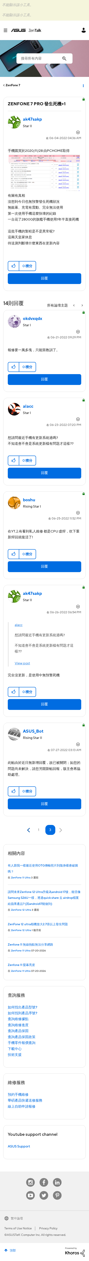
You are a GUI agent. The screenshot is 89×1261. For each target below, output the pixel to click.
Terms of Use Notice (18, 1228)
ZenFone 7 (13, 85)
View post (22, 663)
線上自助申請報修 (21, 1106)
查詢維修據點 (18, 1019)
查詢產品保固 (18, 1031)
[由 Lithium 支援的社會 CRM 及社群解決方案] (75, 1252)
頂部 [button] (13, 1251)
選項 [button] (83, 85)
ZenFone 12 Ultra (21, 910)
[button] (13, 266)
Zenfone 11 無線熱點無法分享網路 (30, 945)
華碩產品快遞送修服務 (25, 1100)
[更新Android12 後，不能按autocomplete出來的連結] (74, 305)
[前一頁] (29, 830)
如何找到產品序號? (22, 1013)
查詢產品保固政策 (21, 1037)
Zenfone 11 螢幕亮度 (21, 965)
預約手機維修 (18, 1094)
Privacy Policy (48, 1228)
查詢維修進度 (18, 1025)
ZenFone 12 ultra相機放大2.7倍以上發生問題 (38, 924)
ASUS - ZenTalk (26, 30)
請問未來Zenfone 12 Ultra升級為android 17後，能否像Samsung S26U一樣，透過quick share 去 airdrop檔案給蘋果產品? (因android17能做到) (44, 898)
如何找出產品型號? (22, 1007)
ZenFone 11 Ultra (20, 877)
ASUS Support (19, 1146)
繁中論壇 (17, 1218)
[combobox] (44, 58)
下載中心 (15, 1049)
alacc (18, 625)
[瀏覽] (7, 30)
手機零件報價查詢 (21, 1043)
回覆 (44, 278)
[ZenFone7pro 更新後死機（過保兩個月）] (82, 305)
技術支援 (15, 1055)
